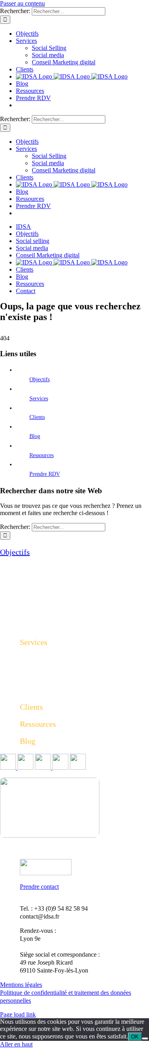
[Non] (145, 1038)
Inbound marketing (44, 689)
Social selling (36, 659)
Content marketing (43, 679)
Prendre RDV (44, 474)
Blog (34, 436)
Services (38, 398)
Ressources (41, 455)
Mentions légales (21, 984)
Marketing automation (47, 669)
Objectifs (39, 379)
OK (135, 1037)
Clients (37, 417)
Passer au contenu (22, 3)
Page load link (18, 1014)
